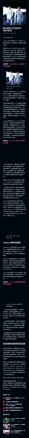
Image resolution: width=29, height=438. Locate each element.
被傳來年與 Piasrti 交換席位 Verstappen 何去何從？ (15, 398)
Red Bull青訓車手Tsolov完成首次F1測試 (18, 425)
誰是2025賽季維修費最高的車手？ (14, 410)
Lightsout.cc (20, 381)
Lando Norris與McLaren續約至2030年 (18, 419)
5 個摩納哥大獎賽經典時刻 (12, 401)
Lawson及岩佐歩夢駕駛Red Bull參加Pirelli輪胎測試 (18, 431)
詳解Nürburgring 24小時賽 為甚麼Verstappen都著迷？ (14, 405)
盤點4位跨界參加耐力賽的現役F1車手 (14, 408)
